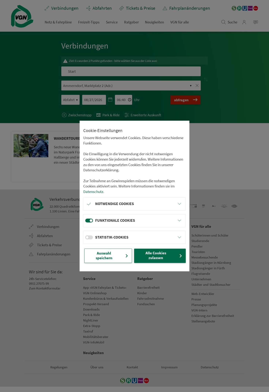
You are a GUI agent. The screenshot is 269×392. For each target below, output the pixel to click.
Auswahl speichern (104, 255)
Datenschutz (93, 191)
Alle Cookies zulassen (155, 255)
